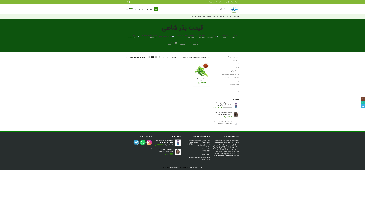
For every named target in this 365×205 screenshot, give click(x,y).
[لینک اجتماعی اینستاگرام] (363, 99)
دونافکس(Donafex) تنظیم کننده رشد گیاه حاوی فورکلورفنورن (223, 104)
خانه (208, 57)
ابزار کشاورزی (235, 61)
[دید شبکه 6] (149, 57)
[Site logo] (234, 9)
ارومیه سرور (166, 167)
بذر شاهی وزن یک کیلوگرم (202, 80)
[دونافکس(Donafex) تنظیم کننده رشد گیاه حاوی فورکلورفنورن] (236, 105)
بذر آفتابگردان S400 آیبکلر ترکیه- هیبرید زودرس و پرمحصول (223, 123)
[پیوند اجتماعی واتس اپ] (129, 2)
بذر (238, 64)
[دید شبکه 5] (152, 57)
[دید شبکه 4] (156, 57)
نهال (238, 91)
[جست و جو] (156, 9)
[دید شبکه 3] (159, 57)
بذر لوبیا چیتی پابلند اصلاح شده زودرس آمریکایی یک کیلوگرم (223, 113)
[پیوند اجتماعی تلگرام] (127, 2)
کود (238, 81)
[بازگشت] (205, 28)
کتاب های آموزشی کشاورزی (231, 78)
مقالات (237, 88)
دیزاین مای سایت (183, 167)
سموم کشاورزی (235, 71)
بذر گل (237, 67)
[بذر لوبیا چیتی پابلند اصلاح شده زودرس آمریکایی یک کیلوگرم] (236, 115)
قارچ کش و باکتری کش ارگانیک (230, 74)
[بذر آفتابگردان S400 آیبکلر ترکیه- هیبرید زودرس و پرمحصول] (236, 124)
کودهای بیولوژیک (234, 84)
